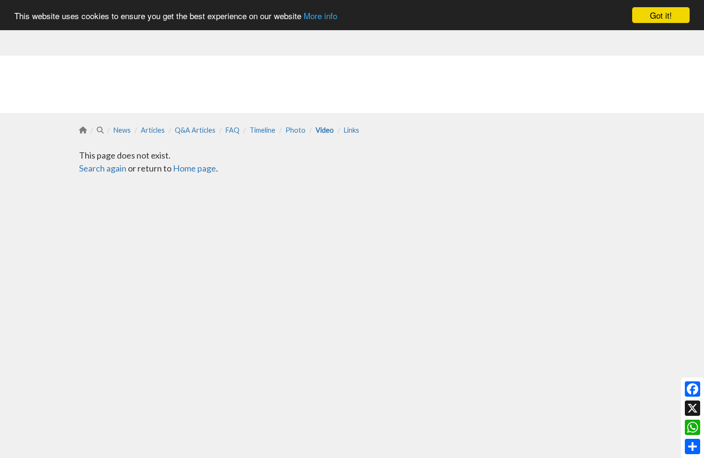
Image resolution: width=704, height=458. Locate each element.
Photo (295, 130)
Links (351, 130)
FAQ (232, 130)
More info (320, 16)
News (122, 130)
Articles (153, 130)
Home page (194, 168)
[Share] (692, 446)
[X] (692, 408)
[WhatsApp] (692, 427)
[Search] (100, 130)
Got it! (661, 15)
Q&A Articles (195, 130)
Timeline (262, 130)
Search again (102, 168)
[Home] (83, 130)
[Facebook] (692, 389)
